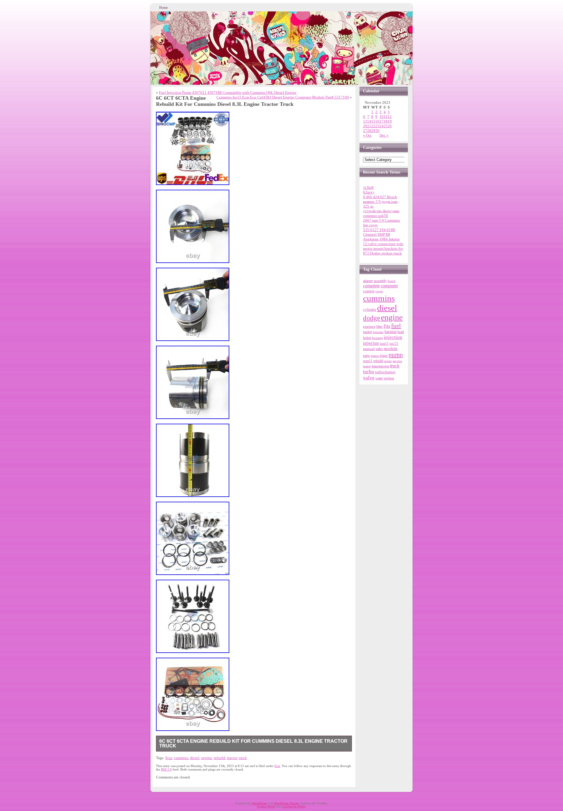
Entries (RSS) (266, 806)
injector (371, 343)
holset (367, 338)
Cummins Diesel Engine (293, 44)
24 (381, 126)
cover (379, 291)
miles (379, 349)
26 (390, 126)
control (368, 291)
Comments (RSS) (293, 806)
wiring (389, 378)
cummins (181, 758)
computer (389, 286)
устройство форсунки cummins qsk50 (381, 213)
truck (243, 758)
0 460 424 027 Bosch (380, 197)
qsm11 (367, 361)
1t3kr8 (368, 187)
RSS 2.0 (166, 769)
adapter (368, 281)
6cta (168, 758)
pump (396, 354)
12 (390, 116)
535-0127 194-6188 (379, 230)
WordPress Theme (286, 803)
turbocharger (385, 372)
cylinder (369, 310)
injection (393, 337)
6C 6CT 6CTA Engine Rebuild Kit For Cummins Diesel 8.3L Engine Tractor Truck (253, 743)
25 (386, 126)
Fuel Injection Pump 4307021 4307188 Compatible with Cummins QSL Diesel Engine (227, 92)
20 (365, 126)
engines (369, 327)
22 (373, 126)
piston (375, 355)
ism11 (384, 344)
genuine (378, 332)
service (397, 361)
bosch (392, 281)
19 (390, 121)
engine (206, 758)
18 (386, 121)
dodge (371, 318)
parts (366, 356)
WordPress (259, 803)
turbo (368, 371)
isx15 (393, 343)
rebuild (219, 758)
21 (369, 126)
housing (377, 338)
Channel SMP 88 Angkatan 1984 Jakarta (381, 236)
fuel (396, 325)
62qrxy (368, 192)
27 (365, 130)
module (391, 348)
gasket (367, 332)
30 (377, 130)
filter (379, 326)
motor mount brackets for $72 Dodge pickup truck (383, 250)
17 (381, 121)
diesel (194, 758)
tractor (232, 758)
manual (369, 349)
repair (388, 361)
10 (381, 116)
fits (387, 326)
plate (384, 356)
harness (390, 332)
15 (373, 121)
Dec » (384, 135)
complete (371, 285)
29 (373, 130)
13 (365, 121)
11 (386, 116)
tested (367, 366)
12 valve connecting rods (383, 244)
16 (377, 121)
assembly (380, 281)
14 (369, 121)
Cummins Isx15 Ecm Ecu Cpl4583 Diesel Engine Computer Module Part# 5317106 (282, 97)
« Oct (367, 135)
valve (368, 378)
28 (369, 130)
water (379, 378)
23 (377, 126)
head (400, 332)
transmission (380, 366)
